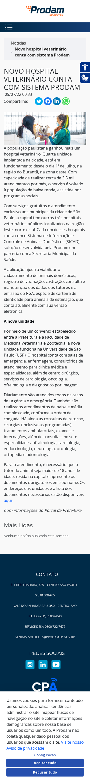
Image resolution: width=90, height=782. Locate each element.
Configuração (45, 755)
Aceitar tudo (45, 762)
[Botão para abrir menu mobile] (9, 27)
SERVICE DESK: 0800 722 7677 (45, 627)
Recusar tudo (45, 772)
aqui (8, 500)
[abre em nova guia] (30, 664)
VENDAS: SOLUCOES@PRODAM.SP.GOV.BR (45, 637)
